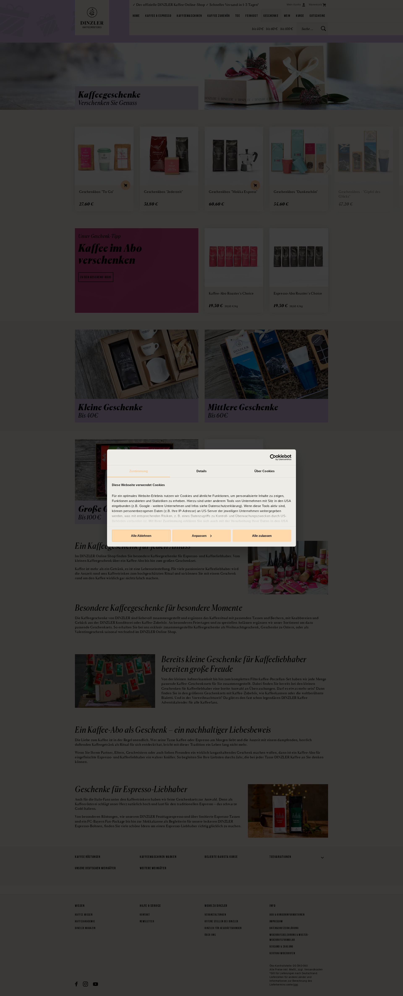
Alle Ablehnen (141, 535)
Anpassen (199, 535)
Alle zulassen (262, 535)
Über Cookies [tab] (264, 471)
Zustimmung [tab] (138, 471)
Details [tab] (201, 471)
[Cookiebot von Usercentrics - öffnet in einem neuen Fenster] (273, 457)
